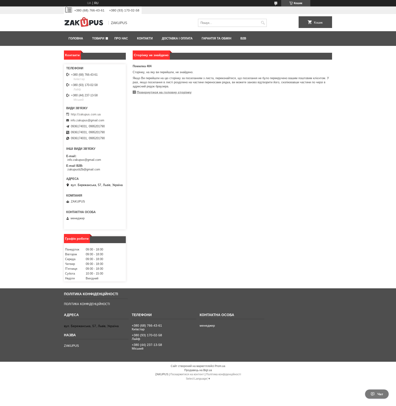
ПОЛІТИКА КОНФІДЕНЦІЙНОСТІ (87, 304)
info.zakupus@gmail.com (87, 120)
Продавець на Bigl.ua (198, 370)
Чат (380, 394)
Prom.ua (220, 366)
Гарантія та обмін (216, 38)
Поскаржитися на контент (187, 374)
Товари (98, 38)
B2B (243, 38)
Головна (76, 38)
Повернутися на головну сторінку (164, 92)
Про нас (121, 38)
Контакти (145, 38)
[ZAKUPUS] (84, 23)
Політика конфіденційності (223, 374)
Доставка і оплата (177, 38)
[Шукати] (263, 23)
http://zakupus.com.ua (86, 114)
